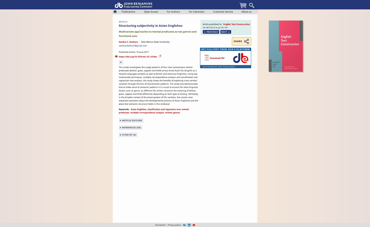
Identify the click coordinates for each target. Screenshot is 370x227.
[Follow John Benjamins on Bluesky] (184, 225)
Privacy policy (174, 225)
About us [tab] (246, 11)
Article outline (132, 120)
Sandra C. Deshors (128, 41)
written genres (172, 112)
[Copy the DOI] (159, 56)
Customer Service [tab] (223, 11)
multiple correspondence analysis (147, 112)
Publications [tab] (128, 11)
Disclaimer (160, 225)
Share (238, 41)
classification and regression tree (164, 109)
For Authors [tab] (173, 11)
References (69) (131, 127)
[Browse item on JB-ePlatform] (241, 63)
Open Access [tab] (151, 11)
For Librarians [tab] (196, 11)
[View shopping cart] (242, 8)
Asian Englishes (138, 109)
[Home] (133, 3)
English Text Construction (236, 24)
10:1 (208, 27)
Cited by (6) (129, 134)
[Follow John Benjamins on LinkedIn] (189, 225)
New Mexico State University (155, 41)
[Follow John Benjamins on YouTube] (194, 225)
